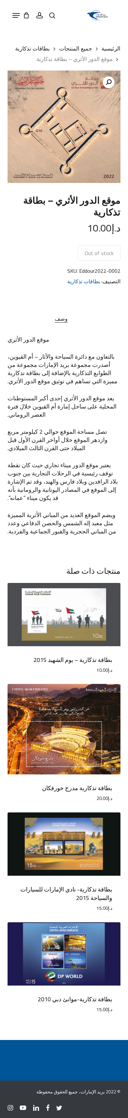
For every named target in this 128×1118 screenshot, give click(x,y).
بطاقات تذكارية (32, 48)
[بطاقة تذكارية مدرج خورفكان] (64, 729)
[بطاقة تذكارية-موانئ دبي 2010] (64, 954)
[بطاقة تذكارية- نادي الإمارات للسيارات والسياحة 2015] (64, 844)
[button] (16, 15)
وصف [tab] (61, 319)
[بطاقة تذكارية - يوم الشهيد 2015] (64, 614)
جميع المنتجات (75, 48)
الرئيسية (110, 48)
